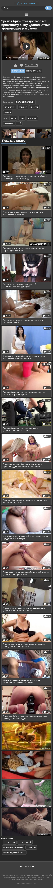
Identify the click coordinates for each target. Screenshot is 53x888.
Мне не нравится (21, 65)
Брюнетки (10, 107)
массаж (32, 118)
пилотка (9, 123)
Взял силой (25, 842)
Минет (8, 112)
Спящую (31, 847)
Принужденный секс (14, 853)
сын (22, 118)
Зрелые (23, 107)
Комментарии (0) (33, 71)
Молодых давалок (13, 847)
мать (13, 118)
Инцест (34, 107)
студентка (9, 842)
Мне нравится (15, 65)
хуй (19, 123)
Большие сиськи (25, 102)
